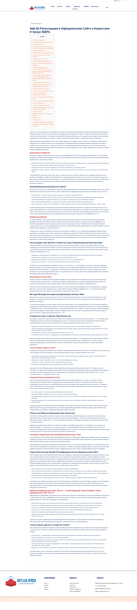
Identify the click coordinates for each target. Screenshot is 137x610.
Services (68, 6)
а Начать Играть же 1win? (40, 59)
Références (77, 6)
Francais (118, 0)
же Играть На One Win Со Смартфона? (43, 122)
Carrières (86, 6)
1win (43, 183)
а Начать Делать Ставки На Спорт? (42, 82)
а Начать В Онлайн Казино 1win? (41, 105)
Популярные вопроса (38, 40)
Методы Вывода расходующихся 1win (43, 52)
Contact (75, 9)
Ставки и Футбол (37, 111)
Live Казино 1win (37, 119)
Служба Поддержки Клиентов (41, 88)
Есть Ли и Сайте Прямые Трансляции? (43, 101)
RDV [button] (107, 7)
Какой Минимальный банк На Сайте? (43, 42)
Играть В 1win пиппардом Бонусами (42, 90)
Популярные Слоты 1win (39, 50)
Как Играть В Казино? (39, 103)
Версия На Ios (36, 117)
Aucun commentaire (36, 23)
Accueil (53, 6)
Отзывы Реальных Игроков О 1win (42, 61)
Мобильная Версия (38, 44)
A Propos (59, 6)
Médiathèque (95, 6)
